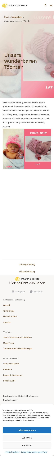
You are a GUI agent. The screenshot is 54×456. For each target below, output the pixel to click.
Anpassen (27, 445)
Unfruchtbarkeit (10, 316)
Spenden (7, 322)
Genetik (6, 305)
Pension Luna (9, 381)
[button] (46, 5)
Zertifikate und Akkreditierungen (17, 348)
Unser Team (8, 343)
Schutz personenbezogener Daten (34, 452)
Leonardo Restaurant (13, 375)
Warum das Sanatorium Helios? (17, 337)
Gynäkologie (8, 311)
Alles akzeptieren (27, 430)
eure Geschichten (11, 363)
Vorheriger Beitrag (27, 264)
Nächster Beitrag (27, 271)
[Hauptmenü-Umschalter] (51, 5)
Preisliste (7, 369)
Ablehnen (27, 437)
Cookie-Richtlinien (12, 452)
